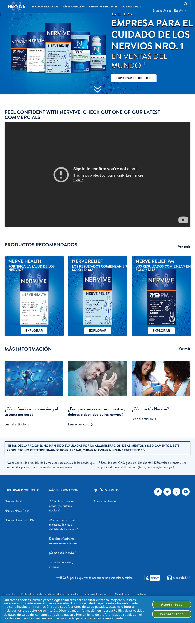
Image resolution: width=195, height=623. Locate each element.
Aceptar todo (172, 604)
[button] (170, 10)
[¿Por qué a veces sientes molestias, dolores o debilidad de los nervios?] (97, 378)
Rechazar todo (172, 614)
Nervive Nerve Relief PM (20, 520)
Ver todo (184, 246)
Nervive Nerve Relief (17, 511)
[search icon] (187, 4)
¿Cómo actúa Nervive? (150, 409)
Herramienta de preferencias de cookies (105, 615)
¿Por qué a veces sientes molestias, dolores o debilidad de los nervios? (96, 411)
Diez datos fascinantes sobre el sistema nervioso (63, 540)
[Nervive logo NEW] (17, 6)
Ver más (184, 348)
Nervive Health (13, 501)
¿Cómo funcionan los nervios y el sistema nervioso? (31, 411)
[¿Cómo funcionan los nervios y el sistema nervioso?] (34, 378)
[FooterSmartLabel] (178, 578)
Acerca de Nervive (105, 501)
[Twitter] (167, 492)
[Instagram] (176, 492)
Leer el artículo (15, 424)
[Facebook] (158, 492)
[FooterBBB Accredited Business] (152, 578)
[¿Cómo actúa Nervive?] (161, 378)
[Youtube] (185, 492)
